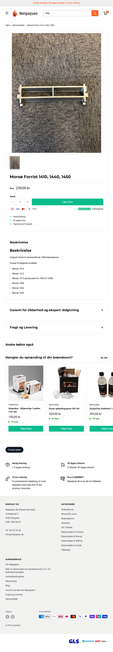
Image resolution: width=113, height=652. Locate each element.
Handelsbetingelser (15, 576)
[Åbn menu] (7, 13)
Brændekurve (67, 518)
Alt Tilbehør (66, 527)
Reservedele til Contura (72, 532)
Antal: (13, 196)
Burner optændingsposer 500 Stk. (64, 408)
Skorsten (65, 523)
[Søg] (95, 13)
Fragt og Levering (14, 594)
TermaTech (13, 405)
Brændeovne (67, 509)
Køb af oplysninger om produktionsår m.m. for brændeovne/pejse (28, 570)
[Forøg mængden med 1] (27, 202)
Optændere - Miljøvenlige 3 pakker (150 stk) (24, 410)
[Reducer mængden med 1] (13, 202)
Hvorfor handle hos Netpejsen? (20, 590)
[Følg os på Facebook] (7, 617)
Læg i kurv (67, 202)
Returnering (11, 581)
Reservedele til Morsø (71, 536)
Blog (8, 585)
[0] (105, 13)
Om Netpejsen (12, 564)
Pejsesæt (65, 550)
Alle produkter (19, 25)
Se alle (104, 357)
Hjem (8, 25)
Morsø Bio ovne (68, 514)
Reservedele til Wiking (71, 541)
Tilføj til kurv (26, 428)
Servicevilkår (12, 599)
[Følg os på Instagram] (13, 617)
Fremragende (97, 209)
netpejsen (54, 405)
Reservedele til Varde (71, 545)
